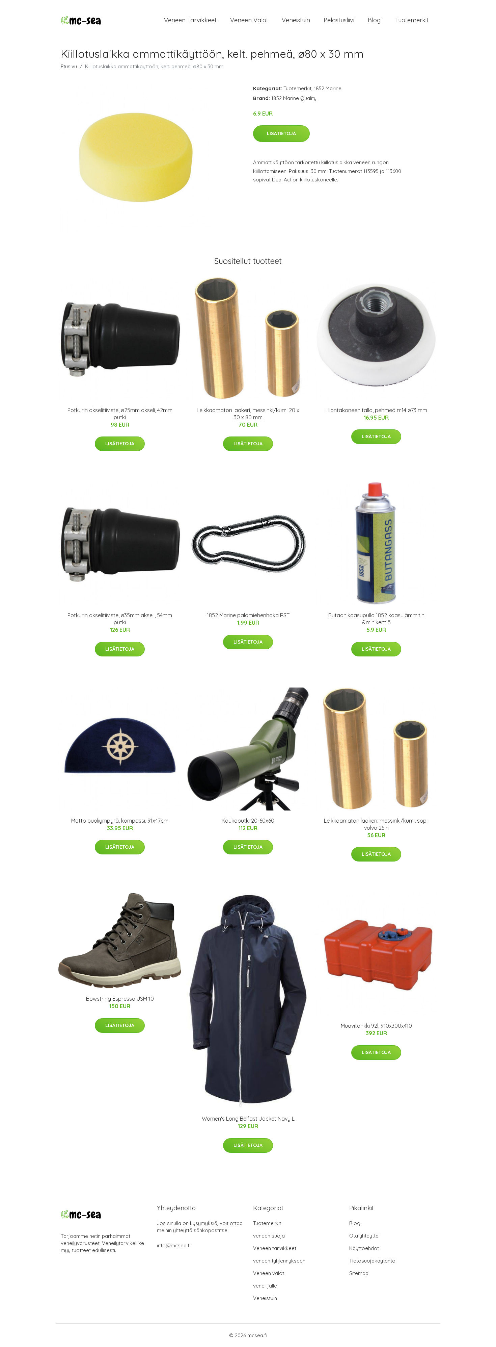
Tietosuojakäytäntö (372, 1260)
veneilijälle (265, 1285)
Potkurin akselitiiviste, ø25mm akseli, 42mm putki (119, 414)
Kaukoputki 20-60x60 (248, 820)
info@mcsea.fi (174, 1245)
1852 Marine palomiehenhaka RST (248, 615)
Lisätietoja (281, 133)
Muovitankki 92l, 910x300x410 (376, 1025)
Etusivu (69, 66)
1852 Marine (327, 88)
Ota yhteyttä (364, 1235)
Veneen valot (249, 20)
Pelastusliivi (339, 20)
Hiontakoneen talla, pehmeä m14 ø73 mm (376, 410)
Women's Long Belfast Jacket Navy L (248, 1118)
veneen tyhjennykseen (279, 1260)
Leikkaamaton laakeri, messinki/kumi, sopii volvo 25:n (376, 824)
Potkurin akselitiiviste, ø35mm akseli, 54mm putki (119, 619)
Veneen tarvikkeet (190, 20)
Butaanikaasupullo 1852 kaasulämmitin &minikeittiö (376, 619)
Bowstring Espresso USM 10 (120, 998)
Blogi (375, 20)
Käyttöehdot (364, 1248)
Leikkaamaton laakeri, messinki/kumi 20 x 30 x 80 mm (248, 414)
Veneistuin (296, 20)
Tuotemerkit (412, 20)
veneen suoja (269, 1235)
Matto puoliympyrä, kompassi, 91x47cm (119, 820)
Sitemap (358, 1273)
